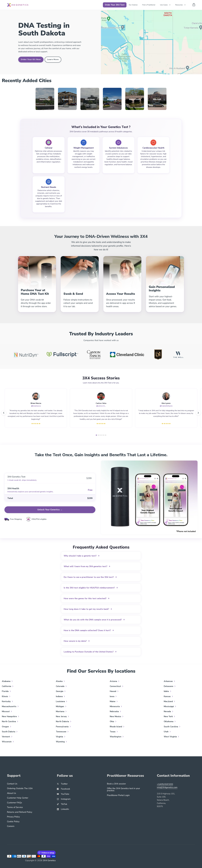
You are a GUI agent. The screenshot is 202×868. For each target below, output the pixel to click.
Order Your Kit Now (31, 59)
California (7, 686)
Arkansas (168, 681)
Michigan (60, 706)
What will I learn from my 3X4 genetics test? (87, 566)
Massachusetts (9, 706)
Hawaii (113, 691)
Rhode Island (116, 726)
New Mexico (116, 716)
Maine (113, 701)
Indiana (59, 696)
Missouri (6, 711)
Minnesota (115, 706)
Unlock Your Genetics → (49, 509)
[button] (3, 412)
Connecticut (116, 686)
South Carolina (171, 726)
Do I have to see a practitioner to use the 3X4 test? (90, 577)
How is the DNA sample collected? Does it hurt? (89, 630)
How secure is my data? (77, 641)
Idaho (167, 691)
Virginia (60, 736)
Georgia (60, 691)
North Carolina (9, 721)
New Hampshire (9, 716)
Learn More (53, 59)
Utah (166, 731)
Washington (116, 736)
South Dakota (9, 731)
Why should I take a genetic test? (82, 555)
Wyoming (60, 741)
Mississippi (169, 706)
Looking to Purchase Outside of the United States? (90, 651)
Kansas (167, 696)
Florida (5, 691)
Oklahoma (169, 721)
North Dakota (63, 721)
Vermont (6, 736)
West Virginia (170, 736)
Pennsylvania (62, 726)
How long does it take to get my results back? (88, 609)
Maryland (168, 701)
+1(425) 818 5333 (165, 784)
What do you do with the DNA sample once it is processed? (94, 619)
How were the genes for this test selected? (87, 598)
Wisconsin (7, 741)
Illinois (5, 696)
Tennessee (61, 731)
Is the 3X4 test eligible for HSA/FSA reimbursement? (91, 587)
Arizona (114, 681)
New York (168, 716)
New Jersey (61, 716)
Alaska (59, 681)
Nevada (167, 711)
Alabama (6, 681)
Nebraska (114, 711)
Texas (113, 731)
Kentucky (6, 701)
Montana (60, 711)
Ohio (112, 721)
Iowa (112, 696)
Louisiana (60, 701)
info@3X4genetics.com (167, 787)
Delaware (169, 686)
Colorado (60, 686)
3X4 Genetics (49, 860)
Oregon (5, 726)
